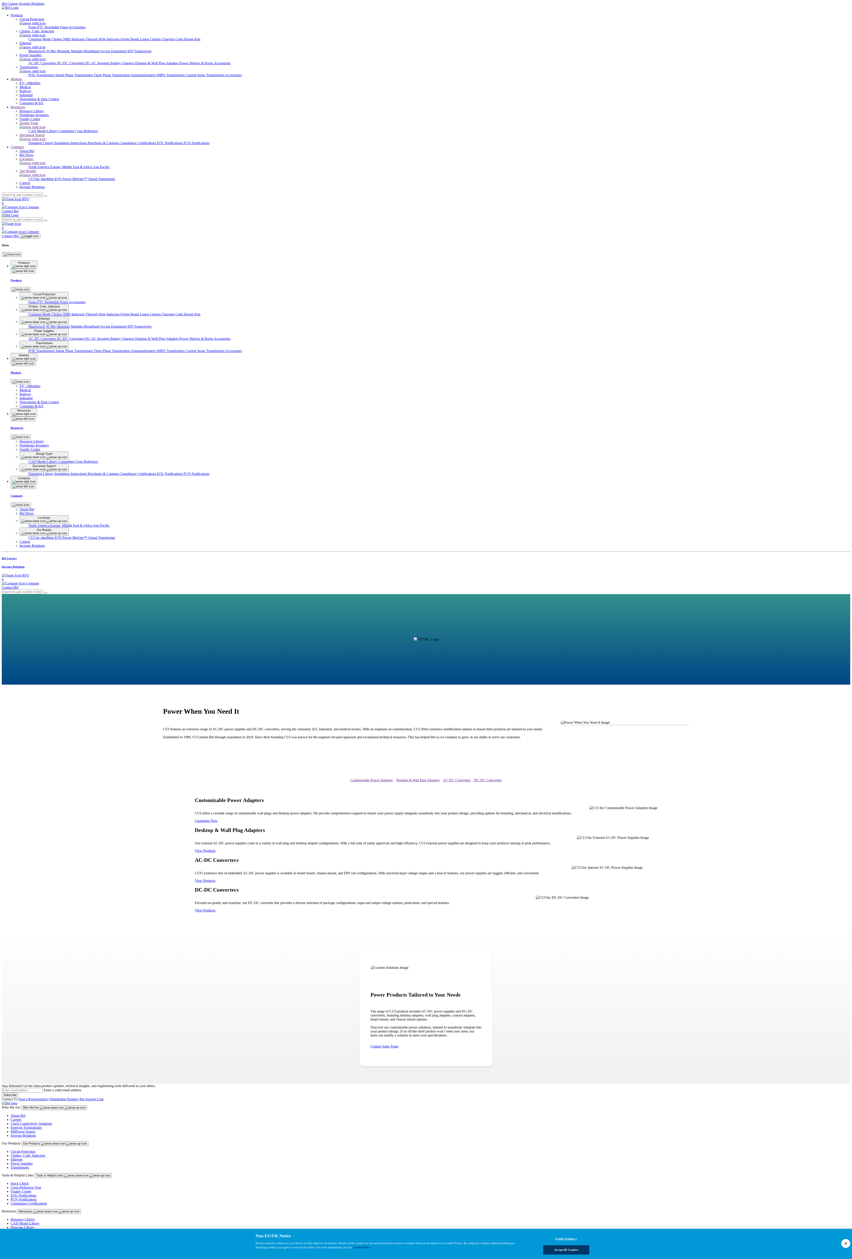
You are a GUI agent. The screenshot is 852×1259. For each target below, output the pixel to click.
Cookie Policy (362, 1247)
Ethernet (16, 1159)
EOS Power (63, 179)
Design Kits (192, 39)
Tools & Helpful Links (50, 1175)
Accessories (77, 27)
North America (39, 167)
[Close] (12, 254)
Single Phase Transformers (74, 75)
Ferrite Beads (130, 39)
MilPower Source (23, 1131)
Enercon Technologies (26, 1127)
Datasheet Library (41, 143)
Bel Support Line (91, 1099)
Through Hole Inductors (103, 39)
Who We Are (31, 1107)
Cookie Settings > (566, 1238)
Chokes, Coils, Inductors (28, 1155)
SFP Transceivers (139, 51)
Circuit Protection (23, 1151)
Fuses (32, 27)
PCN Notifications (196, 143)
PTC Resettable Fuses (53, 27)
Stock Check (20, 1183)
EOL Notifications (170, 143)
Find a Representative (33, 1099)
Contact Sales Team (384, 1046)
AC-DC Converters (42, 63)
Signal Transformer (101, 179)
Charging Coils (173, 39)
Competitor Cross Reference (78, 131)
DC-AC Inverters (97, 63)
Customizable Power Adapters (371, 780)
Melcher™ (80, 179)
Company (17, 147)
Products (17, 15)
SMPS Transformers (170, 75)
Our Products (32, 1143)
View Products (205, 851)
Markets (16, 79)
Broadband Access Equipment (105, 51)
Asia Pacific (101, 167)
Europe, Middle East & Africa (71, 167)
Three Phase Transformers (112, 75)
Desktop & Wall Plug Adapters (157, 63)
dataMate (48, 179)
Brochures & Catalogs (104, 143)
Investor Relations (31, 4)
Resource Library (23, 1219)
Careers (16, 1119)
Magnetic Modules (70, 51)
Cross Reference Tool (26, 1187)
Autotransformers (143, 75)
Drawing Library (22, 1227)
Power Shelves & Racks (196, 63)
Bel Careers (10, 4)
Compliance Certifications (138, 143)
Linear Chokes (151, 39)
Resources (18, 107)
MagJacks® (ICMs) (42, 51)
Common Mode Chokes (45, 39)
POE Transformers (41, 75)
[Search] (45, 196)
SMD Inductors (74, 39)
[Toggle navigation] (29, 236)
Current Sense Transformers (205, 75)
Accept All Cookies (566, 1249)
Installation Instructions (71, 143)
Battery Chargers (122, 63)
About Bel (18, 1115)
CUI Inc (34, 179)
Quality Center (21, 1191)
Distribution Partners (64, 1099)
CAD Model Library (43, 131)
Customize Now (206, 821)
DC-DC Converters (71, 63)
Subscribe (10, 1095)
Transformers (20, 1167)
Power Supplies (22, 1163)
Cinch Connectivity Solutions (31, 1123)
